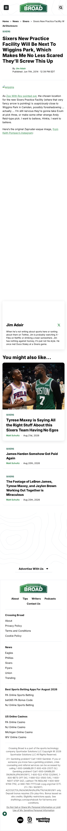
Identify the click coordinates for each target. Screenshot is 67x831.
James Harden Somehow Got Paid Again (32, 456)
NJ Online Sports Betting (19, 705)
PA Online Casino (15, 722)
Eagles (9, 652)
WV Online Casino (15, 737)
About (15, 598)
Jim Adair (21, 68)
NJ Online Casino (15, 727)
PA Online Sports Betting (19, 695)
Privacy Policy (13, 625)
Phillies (9, 657)
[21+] (20, 820)
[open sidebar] (6, 7)
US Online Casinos (16, 716)
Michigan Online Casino (19, 732)
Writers (36, 598)
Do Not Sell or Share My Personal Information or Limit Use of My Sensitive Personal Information (34, 809)
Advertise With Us (31, 568)
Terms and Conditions (18, 630)
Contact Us (33, 603)
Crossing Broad (14, 615)
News (8, 647)
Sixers (6, 31)
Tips (25, 598)
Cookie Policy (13, 635)
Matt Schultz (13, 435)
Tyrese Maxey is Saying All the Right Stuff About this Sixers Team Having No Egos (32, 425)
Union (8, 672)
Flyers (8, 667)
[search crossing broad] (60, 7)
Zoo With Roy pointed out (21, 95)
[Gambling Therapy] (43, 820)
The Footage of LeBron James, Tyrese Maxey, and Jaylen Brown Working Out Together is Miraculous (31, 488)
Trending (10, 677)
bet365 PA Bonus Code (19, 700)
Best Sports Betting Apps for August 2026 (31, 689)
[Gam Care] (29, 820)
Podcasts (50, 598)
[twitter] (59, 325)
